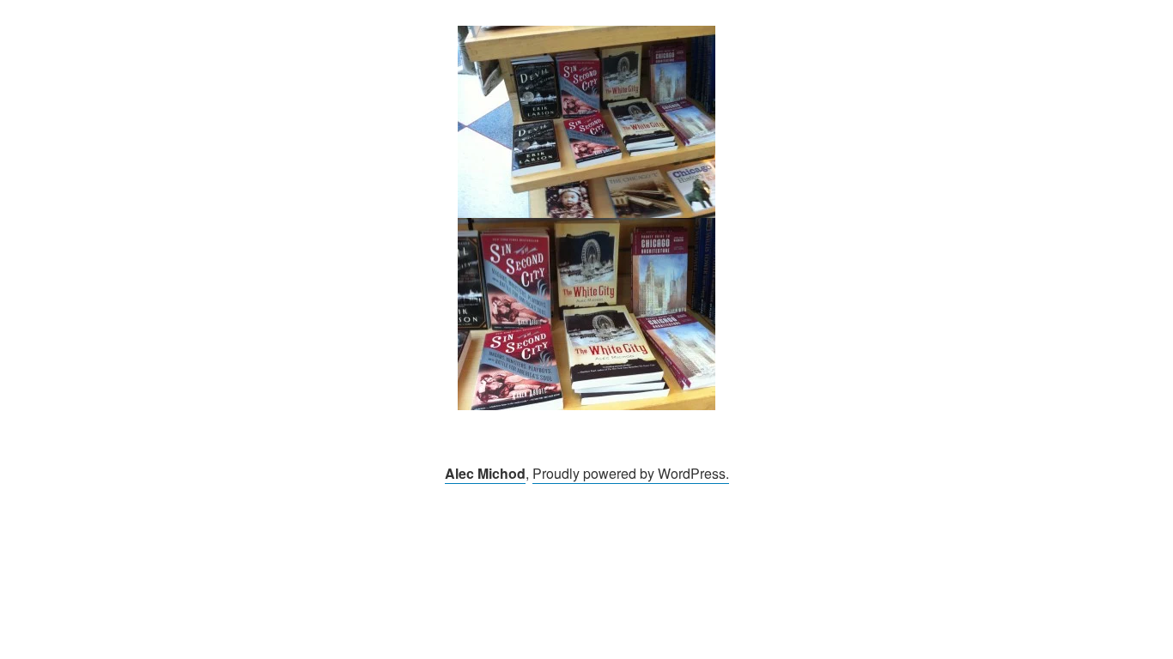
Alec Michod (485, 473)
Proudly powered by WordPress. (630, 473)
